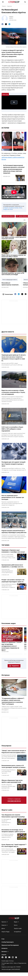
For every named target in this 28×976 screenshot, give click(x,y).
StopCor (11, 17)
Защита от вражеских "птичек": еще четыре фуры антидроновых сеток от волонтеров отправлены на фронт (12, 646)
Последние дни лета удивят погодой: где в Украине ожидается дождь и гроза (14, 464)
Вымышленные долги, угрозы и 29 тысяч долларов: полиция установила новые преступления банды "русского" (14, 768)
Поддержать (15, 666)
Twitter (20, 208)
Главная (4, 6)
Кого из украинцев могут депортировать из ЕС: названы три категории (13, 497)
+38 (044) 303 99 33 (14, 801)
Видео (15, 922)
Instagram (5, 209)
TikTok (10, 209)
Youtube (16, 208)
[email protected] (16, 969)
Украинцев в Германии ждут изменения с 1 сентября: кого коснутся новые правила (14, 552)
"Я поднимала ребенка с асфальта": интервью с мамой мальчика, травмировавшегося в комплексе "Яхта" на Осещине (13, 701)
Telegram (6, 208)
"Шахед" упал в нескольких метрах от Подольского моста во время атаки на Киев (14, 752)
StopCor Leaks (7, 810)
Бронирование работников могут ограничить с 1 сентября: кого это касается (12, 567)
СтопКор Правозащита (8, 942)
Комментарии (9, 294)
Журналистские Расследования (10, 945)
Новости (4, 925)
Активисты (4, 948)
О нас (3, 939)
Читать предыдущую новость (9, 279)
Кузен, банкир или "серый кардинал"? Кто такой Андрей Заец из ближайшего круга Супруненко (14, 846)
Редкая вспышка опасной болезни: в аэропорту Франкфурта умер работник (14, 531)
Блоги (15, 925)
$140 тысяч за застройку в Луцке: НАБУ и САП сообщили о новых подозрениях (12, 429)
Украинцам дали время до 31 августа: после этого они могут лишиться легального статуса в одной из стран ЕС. (14, 358)
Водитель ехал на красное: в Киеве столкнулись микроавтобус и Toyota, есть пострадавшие (13, 392)
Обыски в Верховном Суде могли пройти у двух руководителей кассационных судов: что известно (13, 782)
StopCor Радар (5, 932)
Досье (3, 928)
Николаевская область (8, 216)
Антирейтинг (17, 932)
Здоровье (9, 6)
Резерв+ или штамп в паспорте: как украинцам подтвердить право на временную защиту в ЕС (13, 582)
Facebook (11, 208)
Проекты (4, 922)
